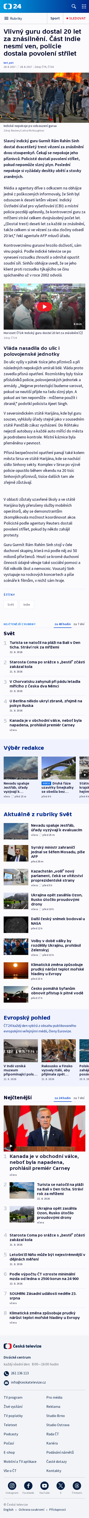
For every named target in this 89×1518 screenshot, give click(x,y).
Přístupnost (57, 1509)
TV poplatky (13, 1415)
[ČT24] (12, 6)
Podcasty (11, 1434)
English (8, 1509)
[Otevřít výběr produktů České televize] (84, 6)
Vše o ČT (10, 1470)
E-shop (9, 1452)
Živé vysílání (13, 1406)
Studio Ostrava (57, 1424)
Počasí (9, 1443)
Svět (11, 604)
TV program (13, 1397)
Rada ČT (52, 1434)
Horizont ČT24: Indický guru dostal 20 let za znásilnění (41, 333)
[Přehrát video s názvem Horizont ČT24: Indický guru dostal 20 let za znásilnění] (44, 306)
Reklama (53, 1406)
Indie (27, 604)
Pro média (54, 1397)
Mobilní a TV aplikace (20, 1461)
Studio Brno (55, 1415)
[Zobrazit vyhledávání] (74, 6)
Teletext (10, 1424)
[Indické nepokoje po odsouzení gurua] (44, 98)
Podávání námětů (60, 1452)
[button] (44, 307)
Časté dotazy (56, 1461)
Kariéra (52, 1443)
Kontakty (53, 1470)
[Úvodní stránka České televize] (23, 1345)
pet (11, 62)
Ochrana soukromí (31, 1509)
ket (6, 62)
